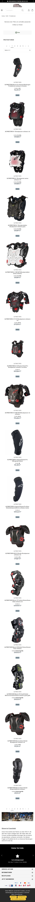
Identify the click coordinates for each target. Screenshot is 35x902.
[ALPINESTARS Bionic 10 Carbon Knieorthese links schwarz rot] (17, 583)
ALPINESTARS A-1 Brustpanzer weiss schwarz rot (17, 179)
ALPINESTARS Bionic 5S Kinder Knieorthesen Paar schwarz (18, 647)
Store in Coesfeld (9, 829)
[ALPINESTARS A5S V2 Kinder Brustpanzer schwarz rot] (17, 536)
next (33, 1)
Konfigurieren (22, 896)
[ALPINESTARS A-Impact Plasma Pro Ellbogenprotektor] (17, 442)
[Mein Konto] (29, 10)
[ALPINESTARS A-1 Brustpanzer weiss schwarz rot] (17, 161)
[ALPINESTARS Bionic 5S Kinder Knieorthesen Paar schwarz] (17, 630)
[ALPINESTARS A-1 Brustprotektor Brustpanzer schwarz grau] (17, 208)
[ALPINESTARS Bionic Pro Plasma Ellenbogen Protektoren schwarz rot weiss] (17, 67)
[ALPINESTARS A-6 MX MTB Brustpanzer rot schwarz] (17, 396)
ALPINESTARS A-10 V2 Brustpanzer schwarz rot (17, 319)
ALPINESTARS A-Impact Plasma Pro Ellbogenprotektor (17, 460)
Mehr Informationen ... (17, 894)
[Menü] (2, 10)
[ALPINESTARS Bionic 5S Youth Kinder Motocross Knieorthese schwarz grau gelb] (17, 677)
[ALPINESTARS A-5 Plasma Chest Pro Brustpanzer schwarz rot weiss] (17, 349)
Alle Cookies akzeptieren (18, 899)
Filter (18, 32)
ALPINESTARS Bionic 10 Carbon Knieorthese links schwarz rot (17, 601)
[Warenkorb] (32, 10)
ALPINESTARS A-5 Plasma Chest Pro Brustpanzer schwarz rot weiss (17, 366)
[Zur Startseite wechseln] (17, 5)
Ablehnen (13, 896)
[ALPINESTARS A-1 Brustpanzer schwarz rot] (17, 114)
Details (17, 95)
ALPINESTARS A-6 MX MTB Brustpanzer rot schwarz (17, 413)
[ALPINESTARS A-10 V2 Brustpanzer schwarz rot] (17, 302)
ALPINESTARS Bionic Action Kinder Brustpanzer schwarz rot (18, 741)
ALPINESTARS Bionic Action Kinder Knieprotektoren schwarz (18, 788)
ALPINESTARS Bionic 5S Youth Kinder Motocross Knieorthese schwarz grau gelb (17, 694)
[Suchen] (22, 10)
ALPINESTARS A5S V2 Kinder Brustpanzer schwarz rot (17, 554)
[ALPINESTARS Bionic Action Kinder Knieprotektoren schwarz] (17, 771)
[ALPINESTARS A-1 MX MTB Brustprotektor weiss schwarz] (17, 255)
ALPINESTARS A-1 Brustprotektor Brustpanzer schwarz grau (17, 226)
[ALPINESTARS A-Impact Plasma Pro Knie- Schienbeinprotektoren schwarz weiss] (17, 489)
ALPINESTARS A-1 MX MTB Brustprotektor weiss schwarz (17, 272)
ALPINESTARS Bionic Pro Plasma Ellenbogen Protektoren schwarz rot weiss (17, 85)
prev (2, 1)
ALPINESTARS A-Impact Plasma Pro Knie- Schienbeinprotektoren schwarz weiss (17, 507)
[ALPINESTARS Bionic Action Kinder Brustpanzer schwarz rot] (17, 724)
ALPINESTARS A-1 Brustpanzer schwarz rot (17, 131)
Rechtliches (6, 876)
